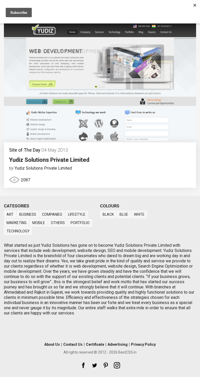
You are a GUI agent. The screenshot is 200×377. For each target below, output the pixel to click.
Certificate (95, 344)
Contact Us (73, 344)
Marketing (17, 223)
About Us (52, 344)
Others (58, 223)
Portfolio (80, 223)
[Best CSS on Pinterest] (106, 365)
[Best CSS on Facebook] (83, 365)
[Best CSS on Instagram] (117, 365)
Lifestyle (76, 214)
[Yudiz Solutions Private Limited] (100, 139)
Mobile (38, 223)
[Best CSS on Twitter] (94, 365)
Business (27, 214)
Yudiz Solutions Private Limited (49, 160)
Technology (18, 231)
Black (108, 214)
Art (10, 214)
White (139, 214)
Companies (52, 214)
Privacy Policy (143, 344)
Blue (124, 214)
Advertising (118, 344)
